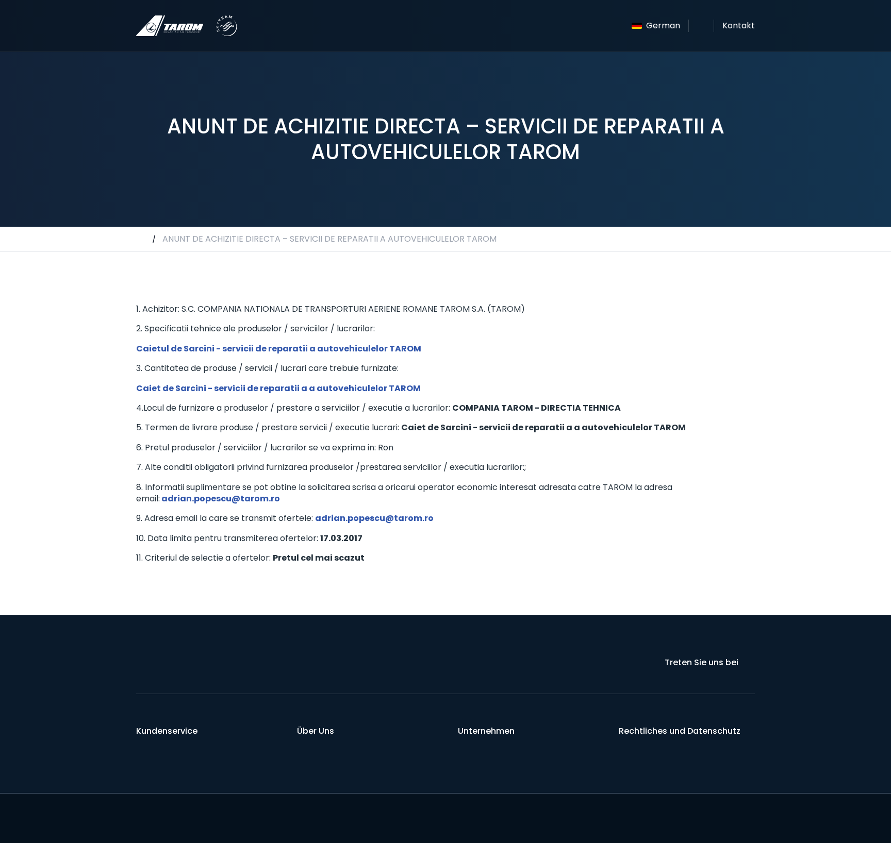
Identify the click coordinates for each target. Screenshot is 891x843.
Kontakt (738, 25)
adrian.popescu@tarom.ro (220, 498)
